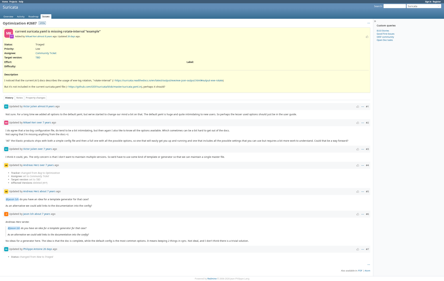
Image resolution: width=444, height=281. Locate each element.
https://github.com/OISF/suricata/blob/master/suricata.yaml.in (105, 86)
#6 (367, 214)
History (9, 97)
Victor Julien (30, 106)
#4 (367, 165)
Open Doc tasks (385, 40)
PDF (360, 270)
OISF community (385, 36)
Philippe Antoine (32, 249)
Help (21, 1)
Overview (8, 16)
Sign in (428, 1)
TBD (38, 57)
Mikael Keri (31, 36)
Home (5, 1)
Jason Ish (28, 213)
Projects (13, 1)
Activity (21, 16)
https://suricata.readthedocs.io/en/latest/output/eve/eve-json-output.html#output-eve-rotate (169, 80)
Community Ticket (46, 53)
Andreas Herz (31, 165)
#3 (367, 149)
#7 (367, 249)
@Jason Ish (12, 199)
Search (378, 6)
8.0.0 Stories (383, 30)
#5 (367, 191)
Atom (367, 270)
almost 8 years (44, 36)
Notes (19, 97)
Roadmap (33, 16)
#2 (367, 122)
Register (437, 1)
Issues (46, 16)
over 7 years (44, 122)
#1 (367, 106)
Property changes (35, 97)
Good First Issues (385, 33)
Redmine (212, 278)
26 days (71, 36)
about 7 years (48, 191)
